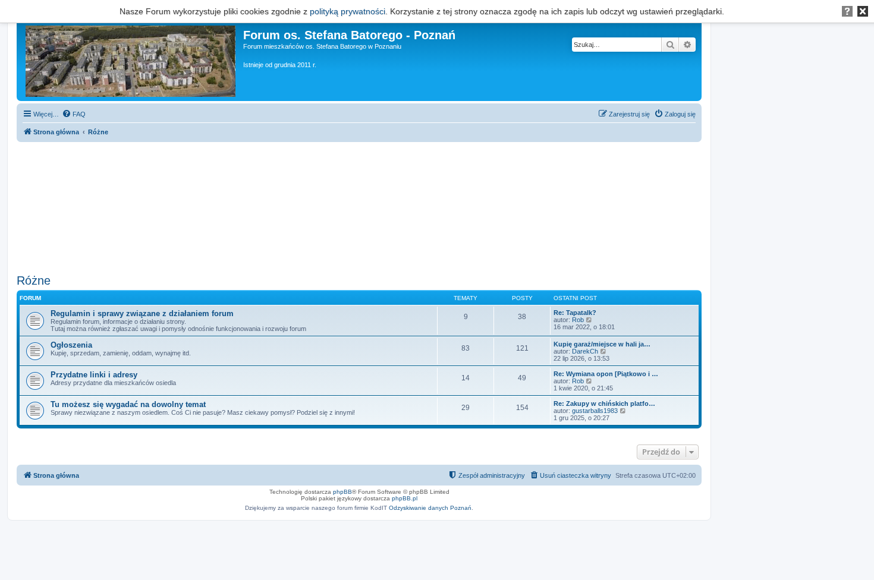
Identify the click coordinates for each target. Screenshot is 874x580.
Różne (34, 280)
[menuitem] (74, 114)
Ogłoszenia (71, 345)
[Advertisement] (359, 203)
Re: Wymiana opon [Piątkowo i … (606, 373)
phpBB (342, 491)
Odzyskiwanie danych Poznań (430, 508)
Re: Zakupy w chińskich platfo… (604, 403)
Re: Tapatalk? (575, 312)
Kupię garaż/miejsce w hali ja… (602, 344)
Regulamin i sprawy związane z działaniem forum (142, 313)
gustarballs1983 (595, 410)
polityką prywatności (347, 11)
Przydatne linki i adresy (94, 374)
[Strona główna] (131, 59)
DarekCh (585, 351)
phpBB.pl (404, 498)
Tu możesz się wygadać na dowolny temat (128, 404)
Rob (578, 319)
